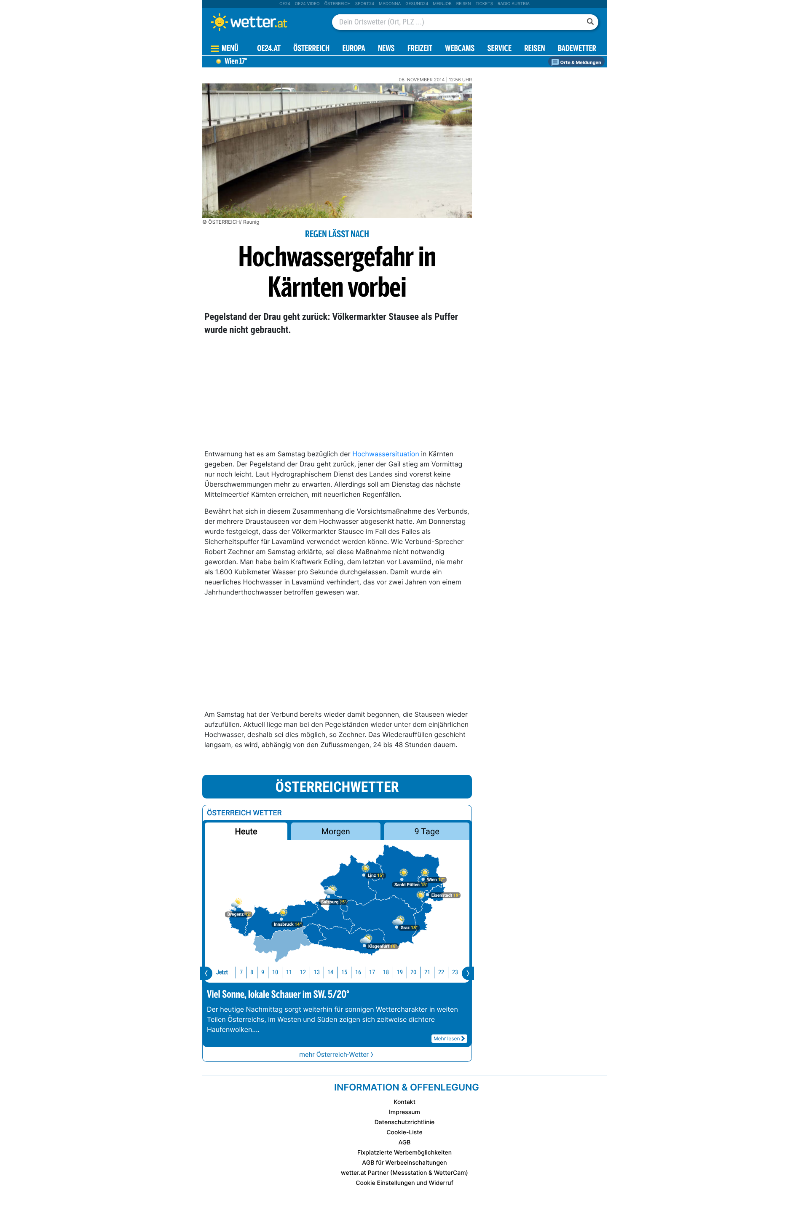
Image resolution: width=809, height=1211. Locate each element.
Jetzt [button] (222, 972)
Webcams (459, 49)
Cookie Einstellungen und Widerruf (404, 1183)
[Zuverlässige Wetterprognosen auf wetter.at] (263, 22)
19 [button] (400, 972)
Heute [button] (246, 831)
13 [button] (317, 972)
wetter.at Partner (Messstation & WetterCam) (404, 1172)
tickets (484, 3)
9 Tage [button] (426, 831)
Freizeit (419, 49)
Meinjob (442, 3)
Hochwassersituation (385, 454)
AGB (405, 1142)
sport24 (364, 3)
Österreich (337, 3)
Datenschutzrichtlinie (405, 1122)
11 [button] (289, 972)
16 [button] (358, 972)
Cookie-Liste (404, 1132)
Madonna (390, 3)
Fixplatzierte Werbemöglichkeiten (404, 1152)
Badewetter (577, 49)
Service (500, 49)
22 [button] (441, 972)
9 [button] (262, 972)
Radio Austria (514, 3)
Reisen (463, 3)
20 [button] (413, 972)
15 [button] (344, 972)
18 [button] (386, 972)
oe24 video (307, 3)
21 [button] (427, 972)
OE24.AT (269, 49)
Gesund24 (416, 3)
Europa (353, 49)
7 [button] (241, 972)
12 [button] (303, 972)
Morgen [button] (335, 831)
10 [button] (275, 972)
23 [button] (455, 972)
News (386, 49)
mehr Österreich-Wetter (334, 1054)
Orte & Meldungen (580, 62)
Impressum (404, 1112)
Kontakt (404, 1102)
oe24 (284, 3)
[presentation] (206, 973)
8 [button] (251, 972)
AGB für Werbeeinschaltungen (404, 1162)
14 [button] (330, 972)
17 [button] (372, 972)
